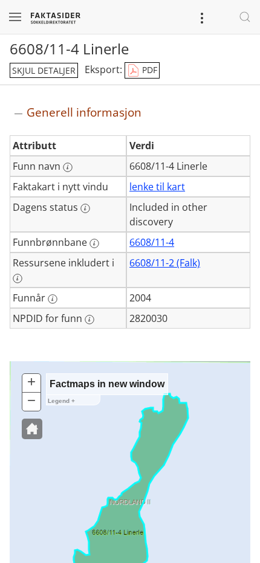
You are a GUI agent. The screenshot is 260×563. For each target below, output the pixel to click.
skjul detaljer (44, 70)
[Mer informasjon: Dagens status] (85, 208)
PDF (148, 70)
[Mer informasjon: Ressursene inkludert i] (17, 278)
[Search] (245, 17)
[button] (32, 429)
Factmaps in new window (107, 384)
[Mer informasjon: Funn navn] (68, 167)
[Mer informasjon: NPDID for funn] (89, 319)
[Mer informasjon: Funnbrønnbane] (94, 243)
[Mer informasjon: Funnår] (52, 299)
